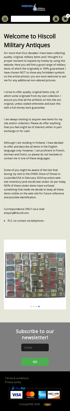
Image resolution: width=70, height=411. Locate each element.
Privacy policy (13, 382)
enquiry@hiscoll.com (16, 213)
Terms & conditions (17, 378)
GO (35, 362)
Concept (26, 404)
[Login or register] (56, 18)
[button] (31, 306)
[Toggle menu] (5, 18)
